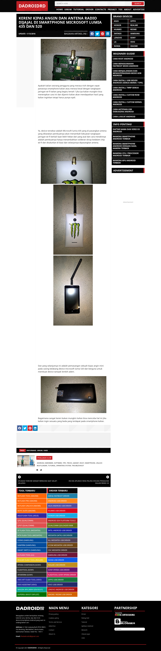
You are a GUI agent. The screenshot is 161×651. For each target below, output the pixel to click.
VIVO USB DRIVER (55, 584)
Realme (134, 25)
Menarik (84, 630)
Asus (116, 21)
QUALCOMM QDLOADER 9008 (60, 525)
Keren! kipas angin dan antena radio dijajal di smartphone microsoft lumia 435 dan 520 (60, 22)
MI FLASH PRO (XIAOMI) (27, 501)
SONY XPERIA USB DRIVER (58, 570)
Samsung (135, 33)
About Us (52, 634)
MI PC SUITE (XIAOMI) (26, 511)
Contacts (100, 9)
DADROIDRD (32, 6)
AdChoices (118, 629)
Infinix (117, 33)
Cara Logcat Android (124, 116)
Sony (133, 37)
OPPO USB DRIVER (56, 580)
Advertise (139, 9)
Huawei (118, 29)
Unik (83, 638)
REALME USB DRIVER (56, 565)
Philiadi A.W (44, 458)
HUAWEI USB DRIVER (56, 511)
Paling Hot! (85, 618)
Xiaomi (134, 46)
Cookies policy (54, 618)
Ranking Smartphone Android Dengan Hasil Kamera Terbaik (125, 146)
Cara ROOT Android (123, 58)
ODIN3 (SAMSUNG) (25, 540)
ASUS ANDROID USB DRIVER (59, 506)
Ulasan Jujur (85, 634)
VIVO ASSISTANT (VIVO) (27, 584)
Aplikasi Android (87, 626)
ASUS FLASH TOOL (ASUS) (28, 515)
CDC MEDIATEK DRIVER (57, 550)
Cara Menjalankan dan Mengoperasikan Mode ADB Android (127, 73)
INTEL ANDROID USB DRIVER (60, 530)
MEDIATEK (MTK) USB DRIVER (60, 535)
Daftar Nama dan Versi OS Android (126, 130)
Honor (117, 25)
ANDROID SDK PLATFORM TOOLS (62, 520)
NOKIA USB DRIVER (56, 560)
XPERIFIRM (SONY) (25, 575)
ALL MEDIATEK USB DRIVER (59, 540)
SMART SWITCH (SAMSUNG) (29, 550)
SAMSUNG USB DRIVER (57, 555)
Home (59, 9)
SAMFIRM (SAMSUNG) (27, 545)
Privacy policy (53, 614)
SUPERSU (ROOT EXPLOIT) (28, 594)
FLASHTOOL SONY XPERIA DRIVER (62, 575)
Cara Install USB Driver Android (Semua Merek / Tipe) (128, 81)
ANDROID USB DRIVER (57, 501)
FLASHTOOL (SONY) (26, 570)
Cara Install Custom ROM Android (126, 96)
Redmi (133, 29)
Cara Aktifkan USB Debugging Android (123, 110)
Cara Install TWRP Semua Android (126, 88)
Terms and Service (55, 622)
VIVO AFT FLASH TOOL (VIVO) (30, 580)
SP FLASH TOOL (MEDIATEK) (29, 530)
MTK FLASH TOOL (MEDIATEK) (30, 535)
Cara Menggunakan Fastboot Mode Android (125, 64)
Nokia (117, 46)
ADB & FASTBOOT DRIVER (58, 496)
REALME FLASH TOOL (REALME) (30, 560)
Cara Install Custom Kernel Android (127, 103)
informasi (31, 450)
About (127, 9)
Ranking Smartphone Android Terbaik (124, 137)
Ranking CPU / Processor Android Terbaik (126, 154)
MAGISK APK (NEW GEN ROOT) (30, 589)
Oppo (133, 21)
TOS (120, 9)
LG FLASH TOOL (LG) (26, 555)
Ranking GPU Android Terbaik (124, 161)
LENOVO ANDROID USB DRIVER (61, 589)
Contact (51, 630)
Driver (90, 9)
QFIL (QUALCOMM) (25, 520)
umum (40, 450)
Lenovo (118, 37)
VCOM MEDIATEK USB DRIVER (60, 545)
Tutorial (78, 9)
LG (115, 42)
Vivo (132, 42)
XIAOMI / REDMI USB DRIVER (60, 594)
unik (45, 450)
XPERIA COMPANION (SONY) (29, 565)
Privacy (112, 9)
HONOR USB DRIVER (56, 515)
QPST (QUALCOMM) (26, 525)
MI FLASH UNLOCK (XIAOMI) (29, 506)
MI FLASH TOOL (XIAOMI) (28, 496)
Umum (68, 9)
